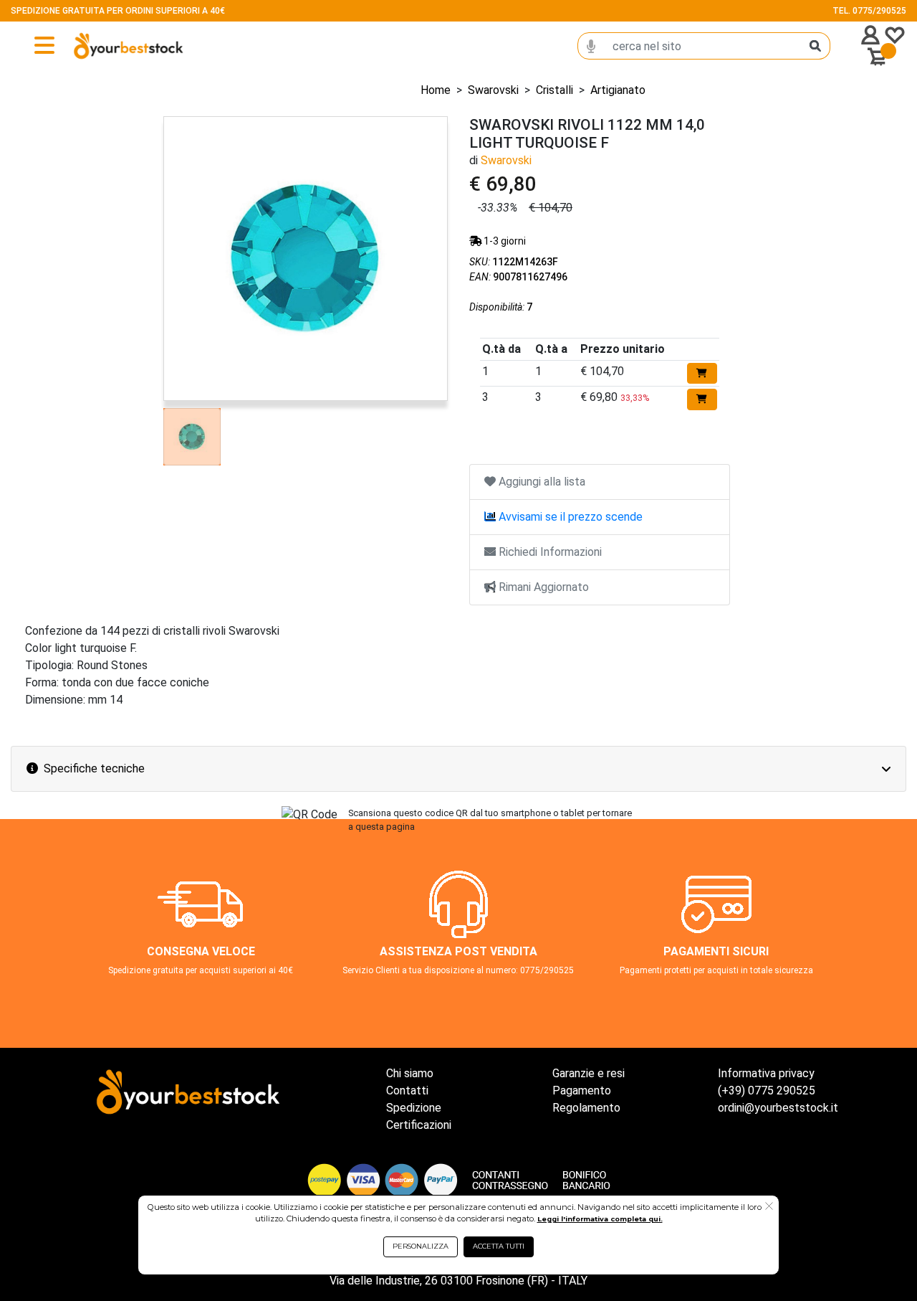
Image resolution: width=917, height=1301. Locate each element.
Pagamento (581, 1090)
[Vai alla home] (105, 46)
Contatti (407, 1090)
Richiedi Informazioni (549, 552)
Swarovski (493, 90)
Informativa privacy (766, 1073)
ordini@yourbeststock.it (778, 1108)
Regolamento (586, 1108)
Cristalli (554, 90)
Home (436, 90)
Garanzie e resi (588, 1073)
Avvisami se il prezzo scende (569, 517)
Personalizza (420, 1246)
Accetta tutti (498, 1246)
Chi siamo (409, 1073)
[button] (769, 1207)
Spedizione (413, 1108)
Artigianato (617, 90)
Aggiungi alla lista (540, 481)
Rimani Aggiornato (542, 587)
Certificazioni (418, 1125)
